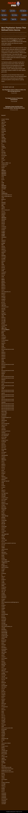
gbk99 (2, 332)
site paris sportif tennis (5, 431)
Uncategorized (21, 34)
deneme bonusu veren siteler (7, 728)
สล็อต (2, 205)
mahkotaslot (3, 414)
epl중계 (2, 585)
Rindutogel (3, 620)
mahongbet (3, 138)
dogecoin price (4, 425)
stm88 (2, 450)
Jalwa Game (3, 506)
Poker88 (3, 735)
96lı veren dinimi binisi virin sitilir (7, 349)
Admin (4, 34)
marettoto (3, 428)
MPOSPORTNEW (4, 614)
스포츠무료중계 (4, 478)
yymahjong (3, 573)
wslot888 (3, 628)
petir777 (3, 511)
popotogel (3, 140)
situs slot (3, 275)
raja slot (2, 776)
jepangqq (3, 517)
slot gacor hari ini (4, 164)
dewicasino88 (4, 420)
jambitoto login (4, 678)
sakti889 (3, 547)
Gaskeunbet (3, 759)
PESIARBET (3, 496)
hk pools (3, 467)
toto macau (3, 256)
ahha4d (2, 556)
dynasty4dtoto (4, 631)
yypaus (2, 609)
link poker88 (3, 449)
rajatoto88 (3, 494)
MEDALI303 (3, 703)
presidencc (3, 588)
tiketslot (3, 773)
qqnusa (2, 655)
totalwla (3, 606)
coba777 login (4, 540)
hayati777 (3, 785)
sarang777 (3, 656)
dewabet (3, 419)
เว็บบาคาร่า (3, 240)
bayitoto (3, 123)
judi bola (3, 267)
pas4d (2, 475)
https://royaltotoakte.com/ (6, 194)
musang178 (3, 226)
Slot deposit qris (4, 706)
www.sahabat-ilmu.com (6, 291)
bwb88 (2, 346)
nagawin (3, 700)
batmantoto (3, 674)
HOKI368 (3, 538)
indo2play (3, 612)
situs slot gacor (4, 499)
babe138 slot (3, 687)
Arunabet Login (4, 750)
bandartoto (3, 584)
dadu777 (3, 208)
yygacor (2, 600)
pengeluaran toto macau (6, 770)
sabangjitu (3, 721)
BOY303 (2, 740)
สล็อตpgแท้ (3, 170)
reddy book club (4, 549)
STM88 (2, 334)
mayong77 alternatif (5, 481)
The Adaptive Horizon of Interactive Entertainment (14, 98)
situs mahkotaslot (4, 435)
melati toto (3, 438)
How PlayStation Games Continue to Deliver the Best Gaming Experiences (14, 90)
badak (2, 359)
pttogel (2, 690)
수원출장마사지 (4, 562)
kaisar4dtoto (3, 629)
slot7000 (3, 558)
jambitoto (3, 696)
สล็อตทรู (3, 279)
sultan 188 (3, 153)
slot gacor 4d (3, 166)
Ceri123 (2, 278)
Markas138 (3, 682)
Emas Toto (3, 500)
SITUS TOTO (3, 446)
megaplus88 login (4, 515)
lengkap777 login (4, 503)
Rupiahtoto (3, 641)
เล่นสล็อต (3, 232)
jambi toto (3, 691)
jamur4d (3, 615)
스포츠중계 (3, 803)
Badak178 (3, 282)
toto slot (3, 157)
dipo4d (2, 550)
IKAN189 (3, 246)
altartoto (3, 120)
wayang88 (3, 784)
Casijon (2, 169)
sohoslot (3, 443)
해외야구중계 (4, 411)
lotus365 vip (3, 587)
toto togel (3, 718)
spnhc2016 (3, 429)
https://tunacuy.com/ (5, 210)
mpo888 (3, 593)
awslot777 (3, 646)
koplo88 (3, 788)
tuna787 (3, 225)
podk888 (3, 243)
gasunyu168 (3, 640)
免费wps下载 (3, 328)
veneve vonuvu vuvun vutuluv (7, 768)
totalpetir (3, 608)
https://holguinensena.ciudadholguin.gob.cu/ (10, 602)
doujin (2, 176)
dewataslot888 (4, 624)
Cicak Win (3, 300)
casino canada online (5, 561)
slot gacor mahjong (5, 119)
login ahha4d (3, 652)
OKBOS (2, 702)
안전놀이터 (3, 509)
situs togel (3, 319)
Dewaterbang (4, 752)
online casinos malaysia (5, 743)
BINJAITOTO (3, 664)
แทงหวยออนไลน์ (4, 455)
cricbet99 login (4, 325)
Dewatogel (3, 765)
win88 (2, 726)
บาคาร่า (2, 461)
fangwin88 (3, 129)
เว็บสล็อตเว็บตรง (4, 193)
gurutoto (3, 302)
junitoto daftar (4, 412)
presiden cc (3, 579)
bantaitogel (3, 125)
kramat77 (3, 326)
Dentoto (3, 661)
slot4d (2, 135)
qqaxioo (3, 564)
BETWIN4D (3, 617)
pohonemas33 (4, 685)
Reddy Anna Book (4, 567)
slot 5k (2, 178)
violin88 (2, 777)
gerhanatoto (3, 415)
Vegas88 (3, 758)
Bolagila (2, 761)
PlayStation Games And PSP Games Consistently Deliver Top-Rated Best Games (14, 107)
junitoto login (4, 437)
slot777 (2, 144)
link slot (2, 179)
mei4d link (3, 432)
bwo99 (2, 470)
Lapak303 (3, 734)
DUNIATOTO (3, 597)
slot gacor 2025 (4, 756)
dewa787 (3, 220)
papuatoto (3, 444)
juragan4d (3, 299)
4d (1, 143)
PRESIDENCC (3, 237)
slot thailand (3, 452)
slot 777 (2, 714)
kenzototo (3, 518)
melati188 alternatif (5, 434)
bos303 (2, 537)
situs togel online (4, 493)
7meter (2, 532)
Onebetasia (3, 531)
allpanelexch (3, 552)
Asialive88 (3, 762)
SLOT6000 (3, 258)
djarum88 (3, 523)
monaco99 (3, 644)
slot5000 (3, 790)
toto (2, 149)
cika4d (2, 712)
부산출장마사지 (4, 565)
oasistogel (3, 662)
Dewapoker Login (4, 738)
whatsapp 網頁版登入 (5, 329)
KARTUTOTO (3, 596)
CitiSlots (3, 737)
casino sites (3, 590)
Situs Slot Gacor (4, 799)
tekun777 (3, 576)
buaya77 (3, 422)
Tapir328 (3, 191)
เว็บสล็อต (3, 137)
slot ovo (3, 791)
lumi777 (2, 708)
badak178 (3, 128)
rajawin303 (3, 650)
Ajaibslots (3, 749)
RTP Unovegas (4, 753)
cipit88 (2, 126)
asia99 (2, 711)
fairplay (2, 555)
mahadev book (4, 553)
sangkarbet (3, 147)
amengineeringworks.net (6, 417)
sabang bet (3, 724)
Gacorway (3, 308)
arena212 (3, 261)
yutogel (2, 512)
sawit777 (3, 755)
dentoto (3, 659)
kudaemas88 (3, 520)
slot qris (2, 529)
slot (2, 161)
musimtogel (3, 618)
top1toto (3, 525)
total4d (2, 570)
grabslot (3, 744)
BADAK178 (3, 199)
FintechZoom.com (4, 306)
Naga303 (3, 522)
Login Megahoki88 (5, 534)
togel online (3, 122)
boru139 (3, 541)
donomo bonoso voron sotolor (7, 771)
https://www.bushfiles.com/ (6, 626)
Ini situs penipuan (4, 340)
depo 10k (3, 591)
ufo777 (2, 572)
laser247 (3, 546)
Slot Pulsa (3, 693)
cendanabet (3, 793)
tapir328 (3, 373)
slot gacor (3, 160)
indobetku (3, 622)
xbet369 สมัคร (4, 559)
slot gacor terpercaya (5, 782)
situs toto (3, 544)
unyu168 (3, 676)
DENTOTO (3, 670)
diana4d (3, 167)
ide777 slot (3, 447)
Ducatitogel (3, 441)
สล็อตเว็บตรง (3, 141)
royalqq (2, 582)
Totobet (3, 462)
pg (1, 574)
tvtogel (2, 581)
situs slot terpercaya (5, 423)
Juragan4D (3, 338)
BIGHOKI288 (3, 508)
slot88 (2, 132)
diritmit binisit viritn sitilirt (6, 767)
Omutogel (3, 623)
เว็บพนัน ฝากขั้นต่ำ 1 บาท (6, 163)
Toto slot (3, 469)
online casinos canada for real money (8, 543)
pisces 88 (3, 774)
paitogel (3, 638)
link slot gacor (4, 155)
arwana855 (3, 188)
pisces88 (3, 732)
